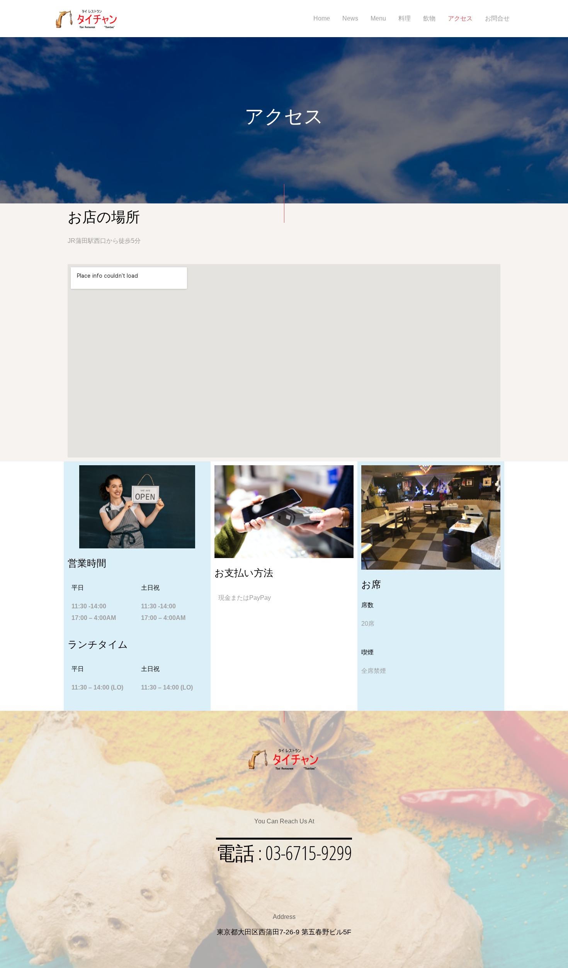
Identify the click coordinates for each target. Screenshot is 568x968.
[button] (284, 852)
